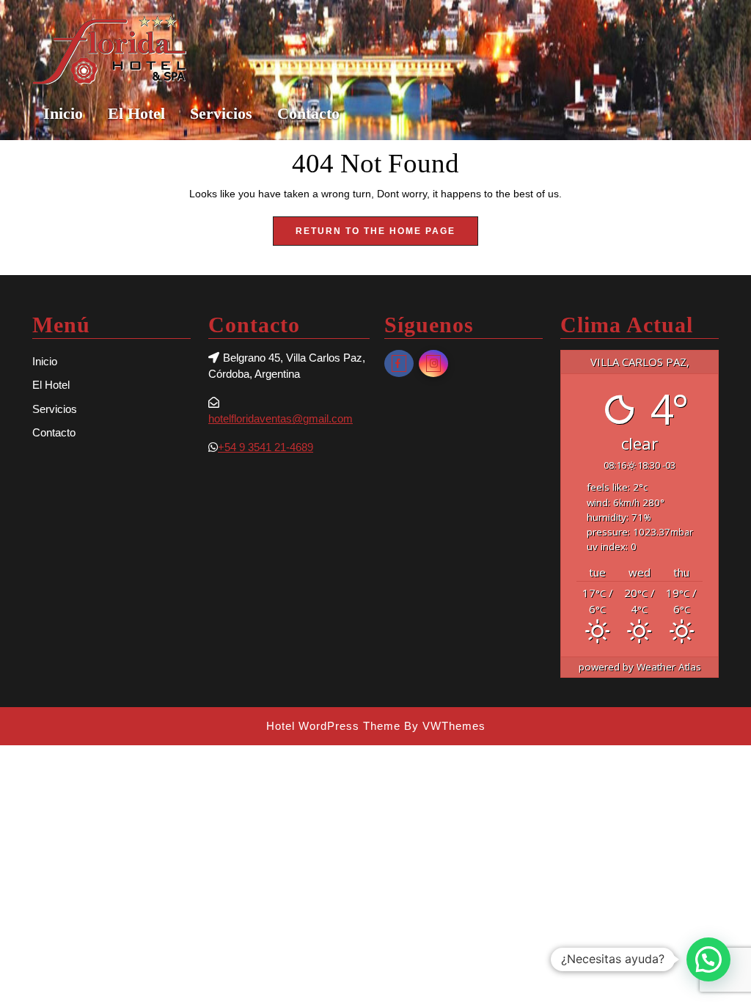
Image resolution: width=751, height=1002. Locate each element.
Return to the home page (387, 235)
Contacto (308, 113)
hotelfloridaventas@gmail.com (280, 418)
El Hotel (136, 113)
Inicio (63, 113)
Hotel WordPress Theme (333, 726)
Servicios (221, 113)
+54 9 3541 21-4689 (265, 447)
